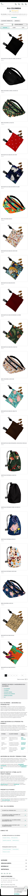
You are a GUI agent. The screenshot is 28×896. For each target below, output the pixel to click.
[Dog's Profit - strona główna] (2, 4)
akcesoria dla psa (4, 784)
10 (22, 675)
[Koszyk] (23, 4)
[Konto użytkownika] (19, 4)
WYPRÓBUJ (17, 894)
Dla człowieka (7, 688)
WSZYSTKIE (5, 27)
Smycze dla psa (15, 849)
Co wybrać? (6, 690)
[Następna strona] (25, 675)
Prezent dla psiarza (8, 695)
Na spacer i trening (7, 20)
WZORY (23, 27)
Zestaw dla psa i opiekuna (9, 693)
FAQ (4, 697)
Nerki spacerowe (14, 837)
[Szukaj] (16, 4)
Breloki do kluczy (16, 840)
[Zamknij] (26, 888)
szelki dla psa (16, 784)
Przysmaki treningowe (7, 849)
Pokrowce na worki (6, 851)
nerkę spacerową (23, 765)
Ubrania (17, 20)
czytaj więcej (14, 17)
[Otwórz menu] (26, 4)
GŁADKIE (14, 27)
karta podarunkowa (6, 799)
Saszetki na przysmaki (7, 840)
